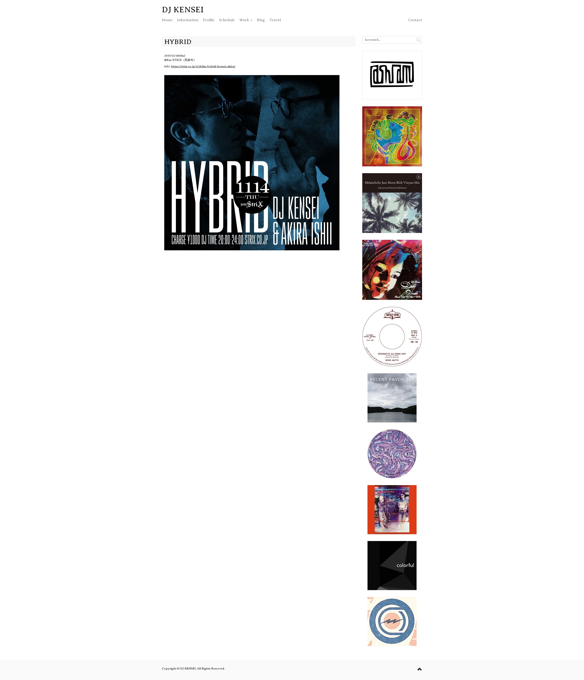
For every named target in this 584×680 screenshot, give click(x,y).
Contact (415, 20)
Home (167, 20)
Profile (208, 20)
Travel (275, 20)
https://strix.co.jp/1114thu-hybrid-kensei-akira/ (203, 66)
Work (244, 20)
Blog (261, 20)
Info (187, 20)
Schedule (227, 20)
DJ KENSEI (183, 9)
